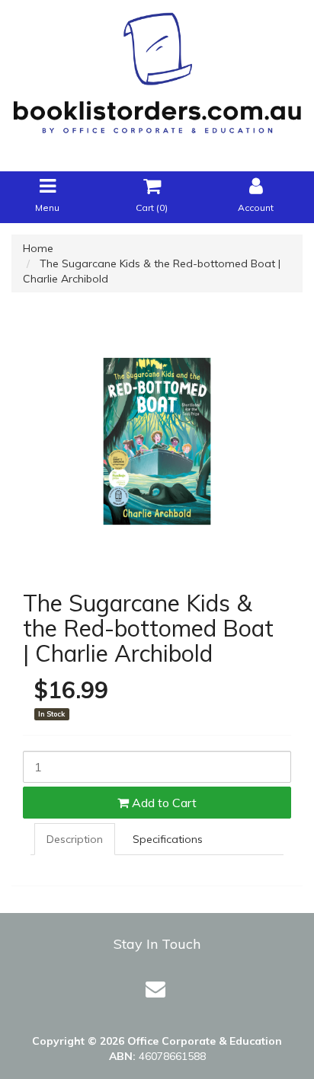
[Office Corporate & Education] (157, 69)
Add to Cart (163, 802)
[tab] (73, 839)
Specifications (168, 839)
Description (74, 839)
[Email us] (155, 988)
